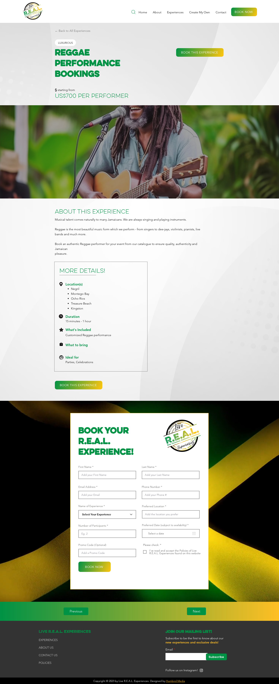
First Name (84, 467)
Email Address (86, 486)
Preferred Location (153, 506)
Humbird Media (175, 681)
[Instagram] (201, 670)
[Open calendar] (193, 533)
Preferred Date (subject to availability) (166, 525)
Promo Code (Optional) (92, 545)
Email (169, 649)
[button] (199, 12)
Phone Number (151, 486)
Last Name (148, 467)
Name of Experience (90, 506)
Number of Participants (92, 525)
